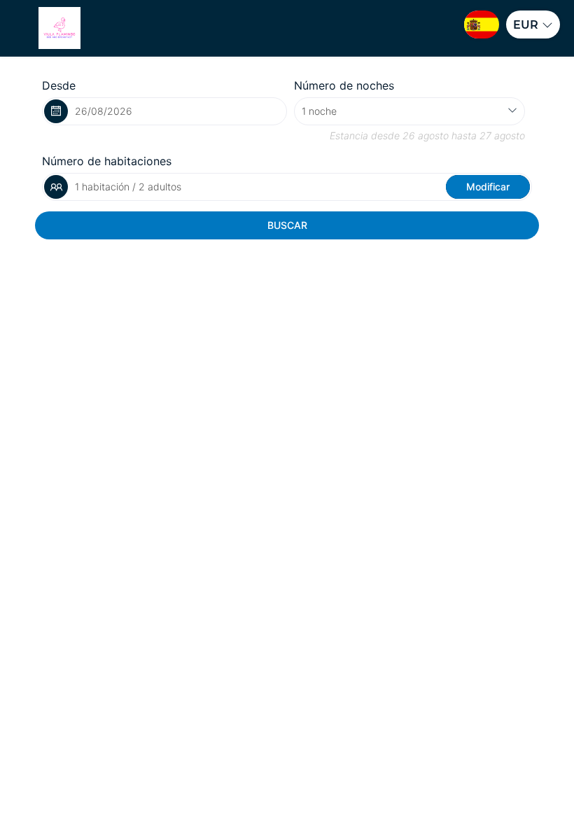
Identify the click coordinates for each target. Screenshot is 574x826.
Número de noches (344, 85)
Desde (59, 85)
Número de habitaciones (107, 161)
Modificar (488, 186)
